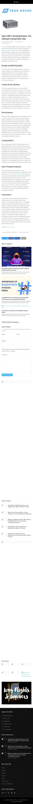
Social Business (7, 724)
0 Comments (6, 43)
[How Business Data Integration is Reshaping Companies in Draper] (5, 675)
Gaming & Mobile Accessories (9, 232)
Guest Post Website (7, 783)
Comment (5, 354)
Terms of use (5, 781)
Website (4, 341)
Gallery (3, 770)
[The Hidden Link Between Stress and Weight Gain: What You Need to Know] (5, 667)
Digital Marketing (8, 715)
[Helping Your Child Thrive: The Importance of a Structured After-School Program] (15, 675)
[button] (16, 2)
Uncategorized (7, 729)
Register (4, 775)
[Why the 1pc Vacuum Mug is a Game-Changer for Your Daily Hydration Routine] (15, 667)
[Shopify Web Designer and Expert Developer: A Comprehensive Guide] (26, 674)
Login (3, 778)
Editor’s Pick (6, 718)
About (3, 767)
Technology (19, 41)
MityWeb (20, 801)
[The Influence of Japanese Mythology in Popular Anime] (16, 306)
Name (3, 334)
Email (18, 334)
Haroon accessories (24, 232)
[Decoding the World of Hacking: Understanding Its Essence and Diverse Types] (16, 256)
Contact (4, 773)
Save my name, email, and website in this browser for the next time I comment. (16, 350)
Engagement (6, 721)
